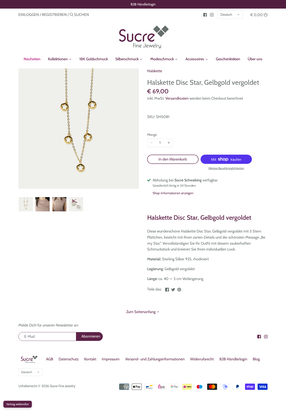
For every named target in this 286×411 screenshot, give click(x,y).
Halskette (154, 71)
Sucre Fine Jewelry (62, 386)
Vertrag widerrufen (17, 404)
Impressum (111, 359)
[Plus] (169, 143)
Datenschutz (69, 359)
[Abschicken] (71, 15)
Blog (256, 359)
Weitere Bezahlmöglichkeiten (226, 168)
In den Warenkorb (172, 159)
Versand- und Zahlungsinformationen (155, 359)
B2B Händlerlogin (143, 4)
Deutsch (226, 14)
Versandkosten (177, 98)
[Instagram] (212, 14)
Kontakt (90, 359)
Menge (152, 135)
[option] (25, 204)
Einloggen (28, 14)
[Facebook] (205, 14)
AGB (49, 359)
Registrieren (54, 14)
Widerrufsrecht (202, 359)
